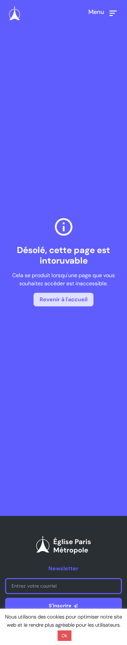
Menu (96, 12)
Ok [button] (64, 636)
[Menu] (113, 13)
